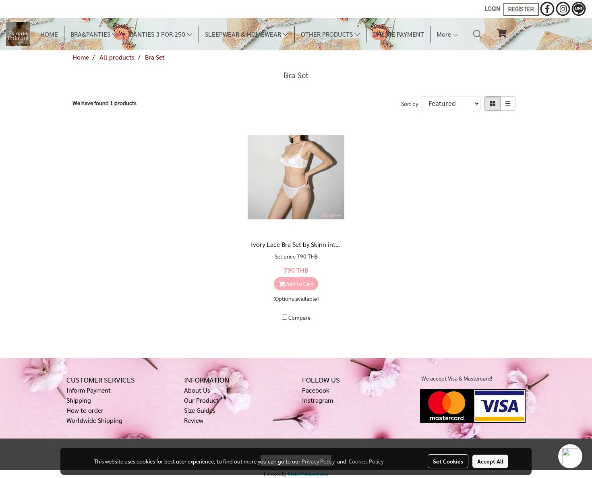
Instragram (317, 400)
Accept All (490, 461)
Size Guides (199, 410)
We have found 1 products (104, 102)
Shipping (78, 400)
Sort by (411, 103)
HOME (49, 34)
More (445, 34)
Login (492, 9)
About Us (197, 390)
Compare (299, 317)
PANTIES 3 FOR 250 (158, 34)
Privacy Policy (318, 461)
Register (521, 9)
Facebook (315, 390)
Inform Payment (88, 390)
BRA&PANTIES (91, 34)
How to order (84, 410)
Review (193, 420)
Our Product (201, 400)
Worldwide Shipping (94, 420)
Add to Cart (299, 283)
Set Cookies (448, 461)
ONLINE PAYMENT (398, 34)
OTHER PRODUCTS (327, 34)
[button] (477, 34)
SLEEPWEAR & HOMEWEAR (244, 34)
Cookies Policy (366, 461)
